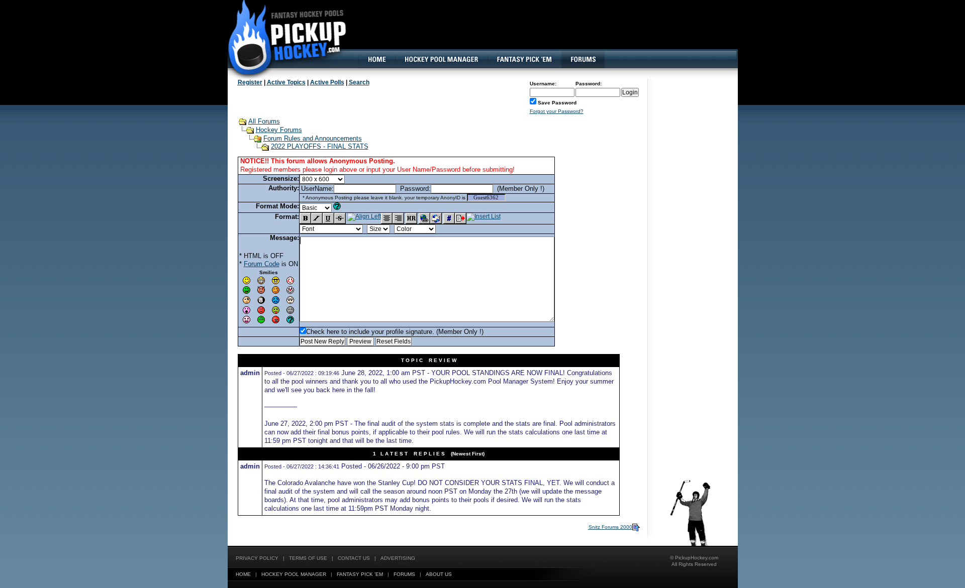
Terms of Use (308, 558)
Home (243, 574)
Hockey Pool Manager (293, 574)
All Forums (264, 121)
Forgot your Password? (557, 111)
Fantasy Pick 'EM (360, 574)
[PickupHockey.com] (282, 37)
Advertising (397, 558)
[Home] (376, 59)
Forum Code (261, 264)
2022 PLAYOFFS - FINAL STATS (319, 146)
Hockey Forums (279, 130)
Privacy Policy (257, 558)
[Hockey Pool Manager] (441, 59)
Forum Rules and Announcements (312, 138)
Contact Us (354, 558)
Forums (404, 574)
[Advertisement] (554, 32)
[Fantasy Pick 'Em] (524, 59)
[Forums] (582, 59)
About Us (439, 574)
